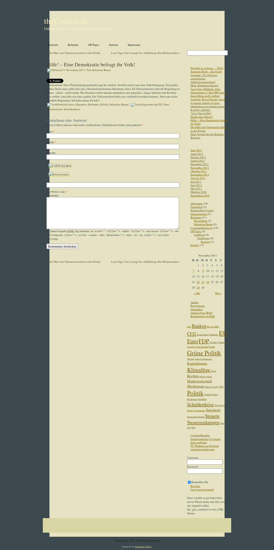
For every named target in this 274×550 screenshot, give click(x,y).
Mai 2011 (196, 188)
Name (50, 131)
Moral (207, 386)
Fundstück (197, 207)
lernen (209, 376)
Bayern (210, 326)
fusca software (199, 442)
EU (160, 104)
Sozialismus (199, 410)
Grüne (212, 346)
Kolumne (93, 104)
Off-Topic (196, 231)
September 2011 (200, 174)
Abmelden (197, 309)
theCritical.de (66, 21)
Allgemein (81, 104)
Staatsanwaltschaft (195, 416)
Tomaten (224, 423)
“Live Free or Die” (201, 113)
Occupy (214, 386)
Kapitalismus (197, 363)
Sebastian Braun (101, 70)
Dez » (218, 293)
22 (198, 282)
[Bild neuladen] (58, 174)
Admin (194, 302)
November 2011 (200, 168)
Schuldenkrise (72, 109)
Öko (193, 427)
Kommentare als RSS (203, 316)
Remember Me (199, 482)
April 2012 (197, 154)
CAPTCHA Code (55, 191)
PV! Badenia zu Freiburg (205, 446)
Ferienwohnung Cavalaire (205, 439)
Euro (166, 104)
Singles (190, 410)
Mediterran (195, 386)
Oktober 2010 (199, 192)
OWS (221, 386)
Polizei (214, 394)
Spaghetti (213, 409)
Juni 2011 (196, 185)
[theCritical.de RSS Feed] (45, 541)
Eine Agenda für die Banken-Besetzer (207, 135)
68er (189, 326)
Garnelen (191, 346)
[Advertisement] (137, 528)
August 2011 (198, 178)
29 (198, 287)
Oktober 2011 (199, 171)
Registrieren (198, 306)
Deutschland (202, 334)
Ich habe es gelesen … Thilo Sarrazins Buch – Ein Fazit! (207, 69)
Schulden (202, 399)
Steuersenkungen (203, 422)
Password (192, 466)
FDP (204, 341)
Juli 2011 (196, 182)
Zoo (189, 427)
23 (202, 282)
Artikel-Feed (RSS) (201, 313)
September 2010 (200, 195)
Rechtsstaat (192, 399)
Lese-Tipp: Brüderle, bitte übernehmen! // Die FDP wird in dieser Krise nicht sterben (209, 92)
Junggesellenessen (203, 358)
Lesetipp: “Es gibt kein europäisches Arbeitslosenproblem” (204, 78)
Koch (213, 370)
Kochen (205, 242)
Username (192, 458)
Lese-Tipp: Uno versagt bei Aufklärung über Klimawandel (144, 53)
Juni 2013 (196, 150)
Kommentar (52, 195)
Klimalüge (198, 369)
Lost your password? (202, 489)
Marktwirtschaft (199, 381)
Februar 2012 (198, 157)
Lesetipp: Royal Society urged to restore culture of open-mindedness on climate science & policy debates (208, 104)
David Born (200, 221)
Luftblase (199, 235)
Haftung (191, 358)
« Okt (197, 293)
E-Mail (50, 142)
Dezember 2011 (200, 164)
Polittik (207, 394)
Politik (104, 104)
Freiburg (214, 342)
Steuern (212, 415)
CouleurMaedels (200, 435)
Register (195, 486)
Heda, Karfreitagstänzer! (204, 85)
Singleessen (219, 405)
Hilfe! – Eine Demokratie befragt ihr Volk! (209, 122)
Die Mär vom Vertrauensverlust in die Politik (74, 53)
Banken (199, 325)
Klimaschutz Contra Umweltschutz (202, 212)
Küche (203, 376)
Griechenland (54, 109)
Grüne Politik (204, 352)
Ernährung (203, 238)
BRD (216, 326)
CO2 (191, 333)
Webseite (50, 152)
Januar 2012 (198, 161)
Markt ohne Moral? (202, 117)
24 (207, 282)
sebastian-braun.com (202, 449)
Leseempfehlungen (202, 228)
